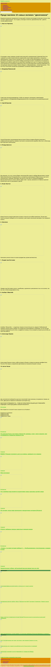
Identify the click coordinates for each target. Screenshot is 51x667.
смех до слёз (3, 3)
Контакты (5, 662)
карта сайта (6, 661)
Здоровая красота (7, 9)
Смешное (5, 5)
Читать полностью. (29, 666)
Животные (5, 8)
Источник (3, 407)
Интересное (6, 6)
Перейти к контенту (5, 1)
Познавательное (7, 7)
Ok (24, 666)
